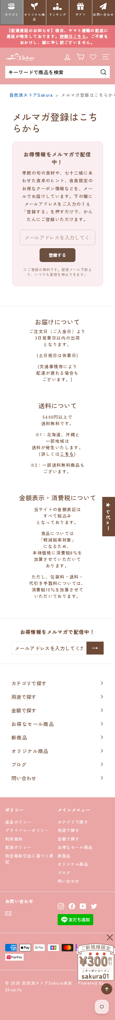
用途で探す (69, 830)
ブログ (64, 873)
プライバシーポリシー (27, 830)
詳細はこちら (73, 36)
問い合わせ (69, 881)
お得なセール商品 (75, 847)
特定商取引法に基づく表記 (29, 859)
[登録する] (95, 648)
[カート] (80, 57)
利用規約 (14, 839)
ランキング (58, 14)
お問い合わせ (103, 14)
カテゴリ (12, 14)
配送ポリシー (18, 847)
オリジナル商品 (34, 16)
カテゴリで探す (73, 822)
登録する (57, 255)
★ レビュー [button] (108, 516)
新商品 (64, 856)
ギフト (80, 14)
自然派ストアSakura (31, 95)
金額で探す (69, 839)
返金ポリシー (18, 822)
